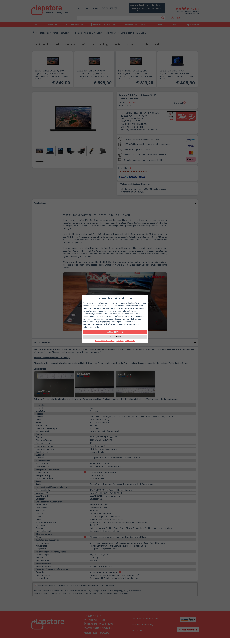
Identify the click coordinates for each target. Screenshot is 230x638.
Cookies (120, 340)
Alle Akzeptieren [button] (115, 331)
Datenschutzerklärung (105, 340)
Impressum (130, 340)
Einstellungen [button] (115, 336)
